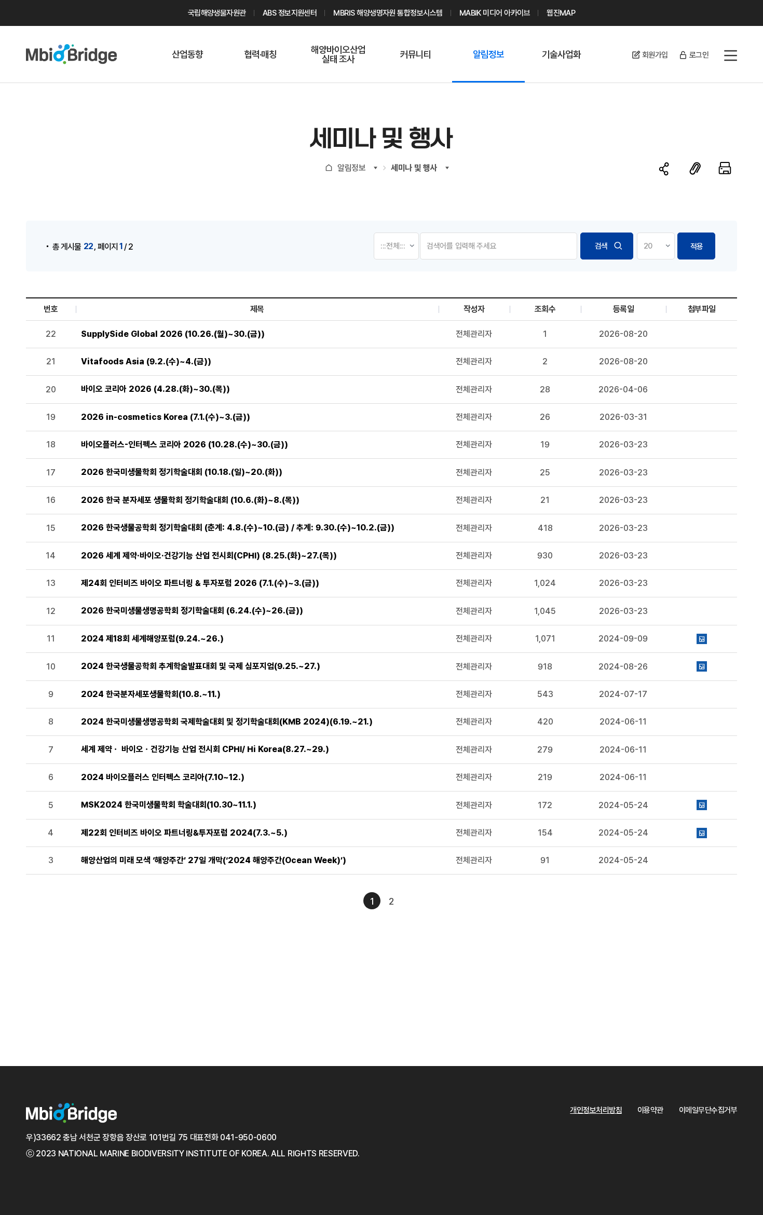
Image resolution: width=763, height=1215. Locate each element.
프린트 (724, 168)
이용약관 (650, 1110)
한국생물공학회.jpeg (702, 666)
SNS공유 (664, 168)
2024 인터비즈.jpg (702, 833)
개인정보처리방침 (596, 1110)
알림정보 (351, 168)
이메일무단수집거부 (708, 1110)
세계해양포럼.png (702, 639)
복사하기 (695, 168)
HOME (328, 167)
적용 (696, 246)
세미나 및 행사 (414, 168)
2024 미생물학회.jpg (702, 805)
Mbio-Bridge (71, 54)
